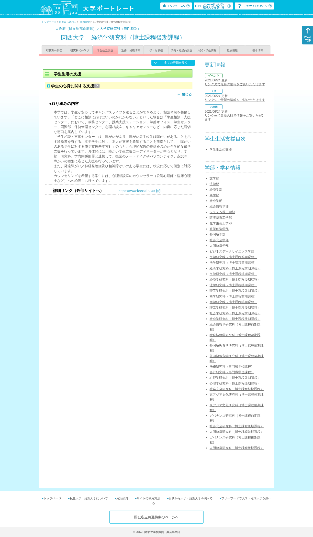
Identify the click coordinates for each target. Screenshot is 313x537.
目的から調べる (67, 22)
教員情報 (232, 50)
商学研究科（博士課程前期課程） (233, 296)
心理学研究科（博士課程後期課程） (235, 383)
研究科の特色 (54, 50)
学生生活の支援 (221, 149)
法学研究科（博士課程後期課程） (233, 285)
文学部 (214, 178)
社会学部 (216, 201)
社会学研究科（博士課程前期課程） (235, 313)
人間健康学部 (219, 246)
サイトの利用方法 (148, 498)
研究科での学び (79, 50)
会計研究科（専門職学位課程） (232, 372)
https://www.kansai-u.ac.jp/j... (141, 191)
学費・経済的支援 (181, 50)
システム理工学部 (222, 212)
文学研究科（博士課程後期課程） (233, 274)
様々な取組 (156, 50)
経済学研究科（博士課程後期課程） (235, 279)
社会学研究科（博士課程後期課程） (235, 319)
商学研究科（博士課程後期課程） (233, 302)
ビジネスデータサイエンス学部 (232, 251)
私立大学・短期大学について (89, 498)
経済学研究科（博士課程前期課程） (235, 268)
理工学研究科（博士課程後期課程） (235, 307)
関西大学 (85, 22)
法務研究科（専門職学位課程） (232, 366)
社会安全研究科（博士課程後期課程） (237, 426)
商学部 (214, 195)
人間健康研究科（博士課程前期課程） (237, 432)
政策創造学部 (219, 229)
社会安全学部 (219, 240)
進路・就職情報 (130, 50)
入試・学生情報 (207, 50)
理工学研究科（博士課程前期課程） (235, 291)
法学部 (214, 184)
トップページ (49, 22)
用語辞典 (122, 498)
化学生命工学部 (221, 223)
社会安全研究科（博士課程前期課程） (237, 389)
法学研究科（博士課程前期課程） (233, 262)
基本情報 (257, 50)
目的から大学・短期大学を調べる (191, 498)
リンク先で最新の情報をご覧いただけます (235, 84)
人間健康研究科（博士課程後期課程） (237, 448)
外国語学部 (217, 234)
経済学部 (216, 189)
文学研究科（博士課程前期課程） (233, 257)
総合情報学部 (219, 206)
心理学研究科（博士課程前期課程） (235, 378)
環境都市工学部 (221, 217)
